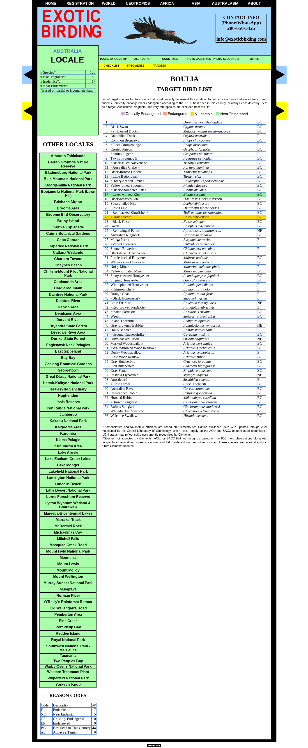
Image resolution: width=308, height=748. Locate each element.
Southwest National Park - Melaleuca (68, 648)
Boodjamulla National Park (68, 185)
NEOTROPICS (138, 3)
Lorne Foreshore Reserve (68, 497)
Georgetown (68, 370)
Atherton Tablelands (68, 156)
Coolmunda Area (68, 282)
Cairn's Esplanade (68, 227)
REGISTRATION (80, 3)
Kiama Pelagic (68, 440)
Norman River (68, 595)
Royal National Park (68, 640)
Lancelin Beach (68, 484)
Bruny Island (68, 221)
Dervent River (68, 320)
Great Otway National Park (68, 377)
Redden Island (68, 633)
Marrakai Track (68, 520)
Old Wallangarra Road (68, 608)
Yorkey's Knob (68, 684)
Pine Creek (68, 621)
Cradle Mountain (68, 288)
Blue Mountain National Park (68, 179)
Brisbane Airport (68, 202)
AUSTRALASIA (225, 3)
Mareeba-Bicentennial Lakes (68, 513)
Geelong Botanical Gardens (68, 364)
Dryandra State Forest (68, 326)
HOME (50, 3)
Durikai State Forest (68, 339)
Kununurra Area (68, 446)
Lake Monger (68, 465)
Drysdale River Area (68, 332)
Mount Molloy (68, 570)
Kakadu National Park (68, 421)
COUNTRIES (170, 58)
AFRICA (167, 3)
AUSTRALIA (67, 51)
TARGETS (159, 65)
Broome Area (68, 208)
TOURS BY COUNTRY (114, 58)
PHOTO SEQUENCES (226, 58)
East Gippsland (68, 351)
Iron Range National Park (68, 408)
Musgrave (68, 589)
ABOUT (254, 3)
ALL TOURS (141, 58)
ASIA (196, 3)
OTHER (254, 58)
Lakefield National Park (68, 471)
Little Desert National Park (68, 490)
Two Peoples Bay (68, 661)
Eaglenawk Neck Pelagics (68, 345)
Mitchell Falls (68, 539)
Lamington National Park (68, 478)
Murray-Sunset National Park (68, 583)
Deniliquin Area (68, 313)
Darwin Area (68, 307)
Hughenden (68, 395)
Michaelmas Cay (68, 532)
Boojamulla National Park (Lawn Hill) (68, 193)
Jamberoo (68, 414)
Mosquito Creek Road (68, 545)
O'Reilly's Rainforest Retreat (68, 602)
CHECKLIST (111, 65)
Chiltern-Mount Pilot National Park (68, 273)
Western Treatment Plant (68, 672)
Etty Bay (68, 358)
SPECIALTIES (135, 65)
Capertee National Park (68, 246)
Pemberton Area (68, 614)
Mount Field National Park (68, 551)
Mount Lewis (68, 564)
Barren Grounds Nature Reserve (68, 164)
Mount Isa (68, 558)
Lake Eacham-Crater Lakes (68, 459)
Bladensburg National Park (68, 172)
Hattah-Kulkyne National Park (68, 383)
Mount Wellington (68, 576)
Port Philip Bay (68, 627)
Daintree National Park (68, 294)
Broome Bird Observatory (68, 214)
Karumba (68, 433)
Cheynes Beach (68, 265)
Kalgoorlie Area (68, 427)
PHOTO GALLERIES (198, 58)
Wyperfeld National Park (68, 678)
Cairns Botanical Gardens (68, 233)
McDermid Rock (68, 526)
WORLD (109, 3)
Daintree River (68, 301)
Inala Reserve (68, 402)
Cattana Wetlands (68, 252)
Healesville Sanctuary (68, 389)
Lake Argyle (68, 452)
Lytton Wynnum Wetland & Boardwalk (68, 505)
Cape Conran (68, 240)
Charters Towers (68, 259)
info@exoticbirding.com (241, 39)
